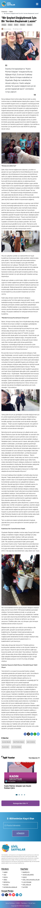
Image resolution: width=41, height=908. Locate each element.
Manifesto (24, 903)
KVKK (18, 903)
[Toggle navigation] (37, 4)
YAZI (5, 874)
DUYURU (6, 884)
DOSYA (6, 877)
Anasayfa (4, 11)
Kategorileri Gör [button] (19, 803)
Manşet (22, 25)
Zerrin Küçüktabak (16, 747)
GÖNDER (20, 833)
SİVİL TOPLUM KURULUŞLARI (31, 879)
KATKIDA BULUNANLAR (10, 887)
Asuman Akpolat (6, 742)
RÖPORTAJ (7, 882)
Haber (11, 11)
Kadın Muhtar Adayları (18, 742)
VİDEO (5, 879)
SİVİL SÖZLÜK (27, 884)
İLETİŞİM (25, 887)
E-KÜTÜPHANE (27, 882)
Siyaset (29, 25)
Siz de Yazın (32, 903)
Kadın (16, 25)
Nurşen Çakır (5, 747)
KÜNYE (25, 877)
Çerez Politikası (10, 903)
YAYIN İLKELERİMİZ (28, 874)
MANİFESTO (26, 872)
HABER (5, 872)
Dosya (4, 25)
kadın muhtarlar (31, 742)
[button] (16, 794)
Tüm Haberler (33, 758)
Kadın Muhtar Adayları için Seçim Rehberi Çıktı (17, 787)
